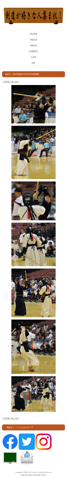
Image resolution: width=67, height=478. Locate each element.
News (33, 45)
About (33, 39)
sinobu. (35, 472)
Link (33, 57)
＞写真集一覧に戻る (10, 82)
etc (33, 62)
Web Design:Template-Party (33, 475)
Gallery (33, 51)
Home (33, 33)
